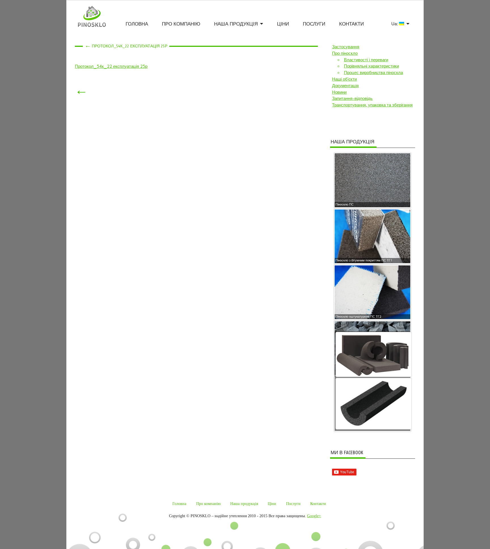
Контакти (351, 24)
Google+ (314, 516)
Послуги (314, 24)
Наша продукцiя (236, 24)
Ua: (395, 24)
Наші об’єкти (344, 79)
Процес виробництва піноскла (373, 72)
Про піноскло (345, 53)
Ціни (283, 24)
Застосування (345, 46)
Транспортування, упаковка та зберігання (372, 105)
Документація (345, 85)
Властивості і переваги (366, 59)
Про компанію (181, 24)
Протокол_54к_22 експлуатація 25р (111, 66)
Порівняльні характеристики (371, 66)
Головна (137, 24)
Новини (339, 92)
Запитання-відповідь (352, 98)
